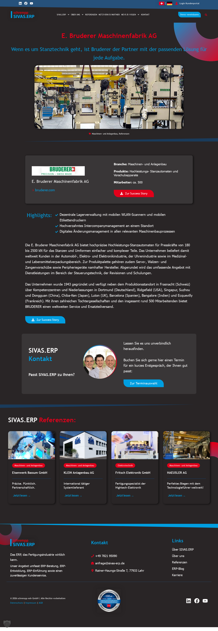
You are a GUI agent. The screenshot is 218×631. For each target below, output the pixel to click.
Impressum (30, 602)
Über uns (75, 14)
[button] (7, 624)
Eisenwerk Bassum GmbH (29, 472)
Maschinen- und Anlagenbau (105, 133)
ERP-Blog (178, 568)
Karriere (177, 575)
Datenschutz (16, 602)
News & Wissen (128, 14)
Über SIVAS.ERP (183, 549)
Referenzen (91, 14)
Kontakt (145, 14)
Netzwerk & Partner (109, 14)
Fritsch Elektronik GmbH (132, 472)
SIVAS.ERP (61, 14)
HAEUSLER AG (177, 472)
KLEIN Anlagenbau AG (79, 472)
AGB (41, 602)
